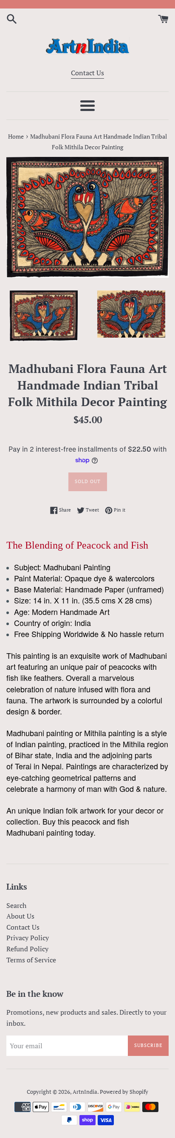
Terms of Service (31, 959)
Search (16, 905)
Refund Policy (27, 948)
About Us (20, 916)
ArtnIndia (85, 1091)
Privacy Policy (27, 937)
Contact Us (87, 72)
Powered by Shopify (124, 1091)
